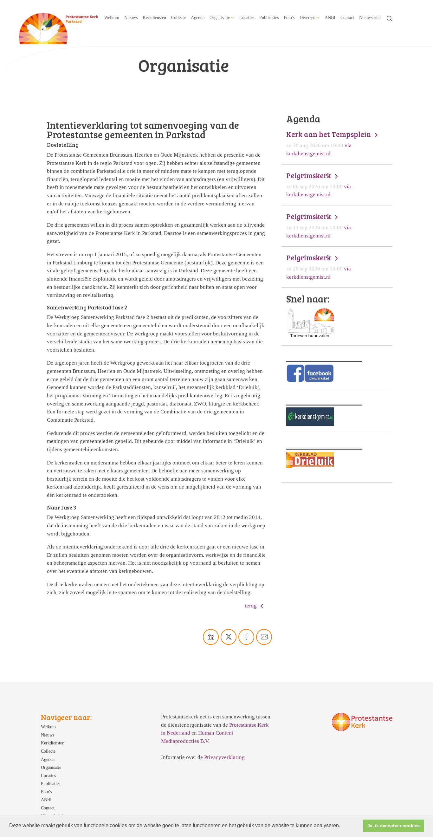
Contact (347, 17)
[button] (342, 826)
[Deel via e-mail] (264, 637)
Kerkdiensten (154, 17)
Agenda (197, 17)
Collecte (178, 17)
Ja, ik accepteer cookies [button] (393, 825)
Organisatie (220, 17)
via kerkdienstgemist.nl (329, 143)
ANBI (330, 17)
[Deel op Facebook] (246, 637)
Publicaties (269, 17)
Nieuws (131, 17)
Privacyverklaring (224, 757)
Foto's (289, 17)
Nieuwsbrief (370, 17)
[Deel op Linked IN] (211, 637)
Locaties (246, 17)
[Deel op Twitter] (228, 637)
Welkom (111, 17)
